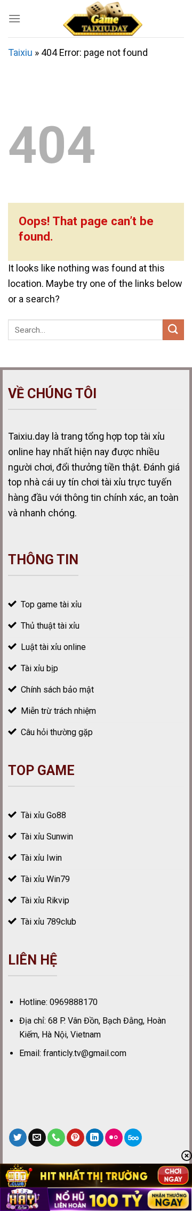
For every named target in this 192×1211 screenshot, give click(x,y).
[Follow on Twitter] (18, 1137)
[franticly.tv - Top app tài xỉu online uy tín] (102, 18)
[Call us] (56, 1137)
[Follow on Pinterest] (75, 1137)
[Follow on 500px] (133, 1137)
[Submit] (173, 329)
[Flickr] (114, 1137)
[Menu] (14, 18)
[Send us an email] (37, 1137)
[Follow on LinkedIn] (94, 1137)
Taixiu (20, 52)
